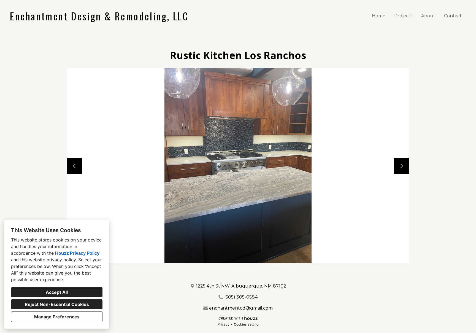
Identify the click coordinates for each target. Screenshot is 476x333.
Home (378, 15)
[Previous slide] (74, 166)
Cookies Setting (246, 324)
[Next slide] (401, 166)
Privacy (223, 324)
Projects (403, 15)
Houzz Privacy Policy (77, 253)
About (428, 15)
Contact (453, 15)
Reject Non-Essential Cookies (57, 304)
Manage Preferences (57, 316)
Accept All (57, 292)
